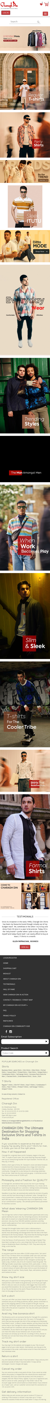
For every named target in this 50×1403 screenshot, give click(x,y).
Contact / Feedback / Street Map (18, 1000)
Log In (6, 12)
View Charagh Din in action (15, 994)
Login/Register (10, 958)
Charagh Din (9, 1103)
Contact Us (21, 1094)
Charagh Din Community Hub (16, 1026)
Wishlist (7, 973)
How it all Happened (14, 1151)
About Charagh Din (12, 979)
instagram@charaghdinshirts (20, 1121)
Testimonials (9, 984)
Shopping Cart (9, 968)
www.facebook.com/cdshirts (11, 1123)
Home (5, 963)
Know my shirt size (13, 1277)
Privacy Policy (9, 1015)
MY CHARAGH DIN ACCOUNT (14, 1005)
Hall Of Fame (9, 989)
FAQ (4, 1010)
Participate (8, 1021)
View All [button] (25, 947)
